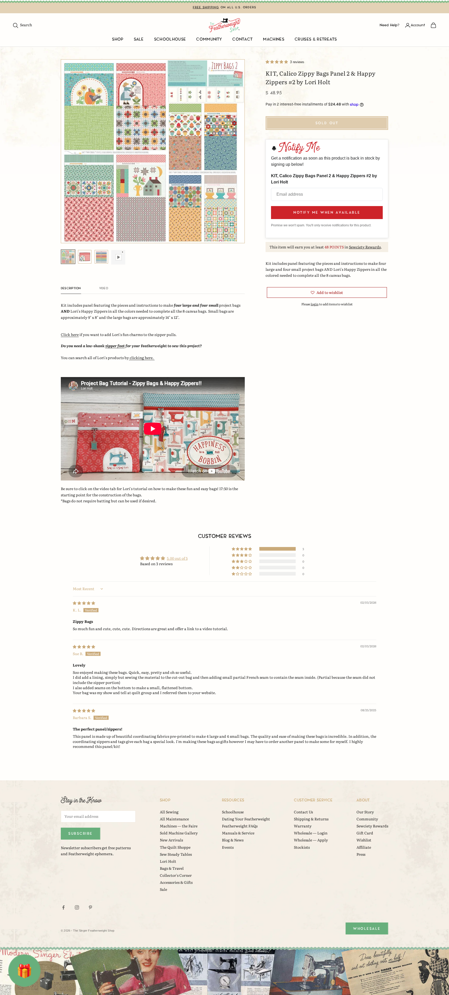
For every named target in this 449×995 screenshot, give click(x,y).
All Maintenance (174, 818)
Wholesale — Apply (311, 839)
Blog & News (232, 839)
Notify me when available (326, 212)
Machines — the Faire (178, 825)
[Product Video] (118, 257)
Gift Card (364, 832)
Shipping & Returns (311, 818)
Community (209, 39)
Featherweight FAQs (239, 825)
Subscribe (80, 833)
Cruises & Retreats (316, 39)
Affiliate (363, 847)
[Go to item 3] (101, 256)
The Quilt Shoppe (175, 847)
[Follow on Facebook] (63, 907)
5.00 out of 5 (177, 558)
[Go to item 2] (84, 256)
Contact (242, 39)
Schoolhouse (170, 39)
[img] (84, 602)
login (315, 304)
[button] (277, 61)
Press (360, 854)
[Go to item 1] (68, 256)
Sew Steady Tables (176, 854)
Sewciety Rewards (365, 246)
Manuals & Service (238, 832)
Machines (273, 39)
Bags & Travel (172, 868)
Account (418, 25)
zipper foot (115, 345)
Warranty (303, 825)
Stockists (302, 847)
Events (228, 847)
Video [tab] (103, 288)
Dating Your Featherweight (246, 818)
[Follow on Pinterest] (90, 907)
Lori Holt (168, 861)
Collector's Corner (176, 875)
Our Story (365, 811)
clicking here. (142, 357)
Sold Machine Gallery (179, 832)
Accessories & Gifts (176, 882)
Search (22, 24)
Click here (70, 334)
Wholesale (367, 928)
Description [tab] (71, 288)
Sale (139, 39)
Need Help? (389, 25)
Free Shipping (206, 7)
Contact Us (303, 811)
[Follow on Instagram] (77, 907)
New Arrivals (171, 839)
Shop (117, 39)
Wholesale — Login (310, 832)
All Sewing (169, 811)
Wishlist (363, 839)
